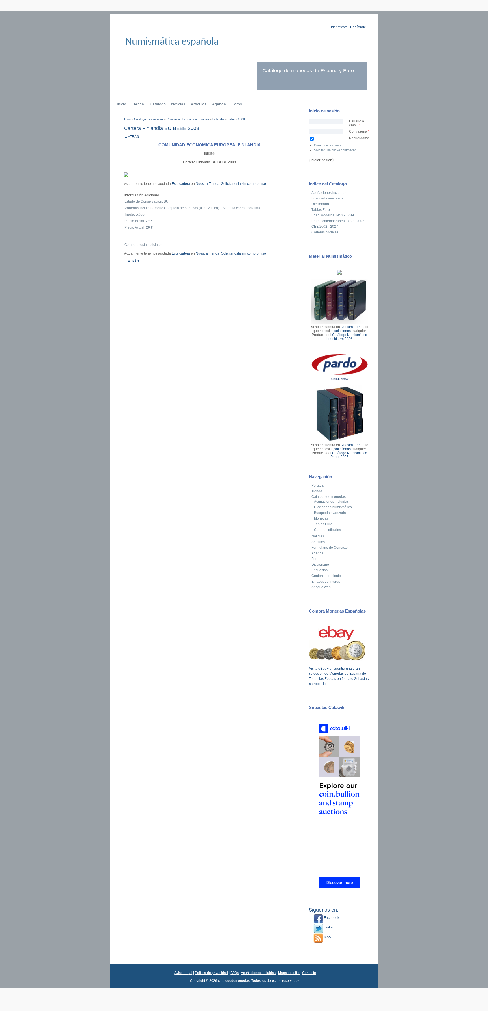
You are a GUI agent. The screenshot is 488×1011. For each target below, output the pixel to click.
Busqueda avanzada (327, 198)
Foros (237, 104)
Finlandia (218, 119)
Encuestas (319, 570)
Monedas (321, 518)
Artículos (198, 104)
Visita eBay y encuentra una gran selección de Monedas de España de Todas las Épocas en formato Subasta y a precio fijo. (339, 676)
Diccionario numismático (333, 507)
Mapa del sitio (289, 973)
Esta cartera (181, 184)
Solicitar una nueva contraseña (335, 150)
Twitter (328, 927)
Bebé (231, 119)
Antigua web (321, 587)
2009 (241, 119)
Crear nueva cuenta (327, 145)
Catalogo (158, 104)
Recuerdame (359, 138)
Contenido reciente (326, 576)
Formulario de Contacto (329, 548)
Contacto (309, 973)
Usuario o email (356, 123)
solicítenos (342, 331)
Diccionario (320, 204)
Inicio (121, 104)
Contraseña (359, 131)
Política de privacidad (211, 973)
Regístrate (358, 27)
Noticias (178, 104)
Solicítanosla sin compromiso (243, 184)
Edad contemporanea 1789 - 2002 (337, 221)
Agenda (219, 104)
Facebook (331, 918)
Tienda (138, 104)
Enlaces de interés (325, 581)
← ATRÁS (131, 137)
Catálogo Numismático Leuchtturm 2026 (346, 337)
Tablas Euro (320, 210)
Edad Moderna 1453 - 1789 (332, 215)
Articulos (318, 542)
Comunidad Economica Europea (188, 119)
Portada (317, 485)
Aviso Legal (183, 973)
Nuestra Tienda (353, 327)
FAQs (234, 973)
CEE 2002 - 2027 (324, 227)
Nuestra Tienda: (208, 184)
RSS (327, 937)
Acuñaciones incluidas (328, 193)
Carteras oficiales (324, 232)
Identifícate (339, 27)
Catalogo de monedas (148, 119)
